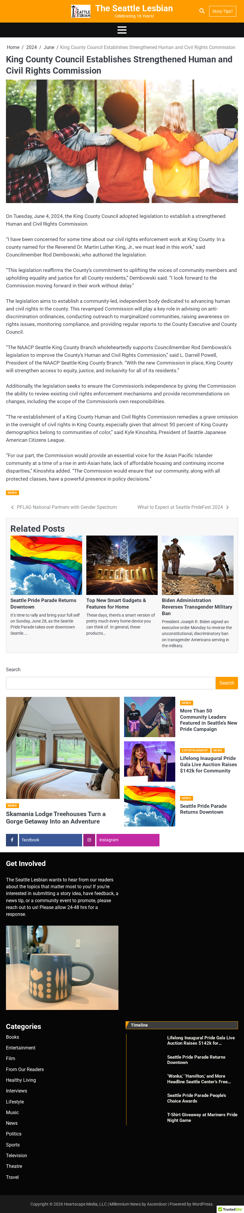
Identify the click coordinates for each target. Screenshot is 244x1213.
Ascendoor (157, 1204)
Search (13, 669)
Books (12, 1037)
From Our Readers (25, 1069)
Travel (12, 1177)
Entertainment (195, 750)
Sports (13, 1145)
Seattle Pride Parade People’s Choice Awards (196, 1098)
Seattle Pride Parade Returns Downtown (203, 809)
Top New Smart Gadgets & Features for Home (116, 603)
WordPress (202, 1204)
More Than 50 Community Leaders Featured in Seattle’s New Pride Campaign (208, 720)
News (12, 492)
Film (10, 1058)
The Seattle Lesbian (134, 8)
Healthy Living (21, 1080)
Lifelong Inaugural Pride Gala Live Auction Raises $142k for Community (208, 764)
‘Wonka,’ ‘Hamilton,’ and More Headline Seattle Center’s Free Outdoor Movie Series (197, 1081)
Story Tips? (222, 11)
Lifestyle (15, 1102)
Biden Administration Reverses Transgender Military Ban (197, 606)
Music (12, 1112)
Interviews (16, 1091)
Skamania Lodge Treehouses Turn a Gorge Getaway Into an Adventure (56, 817)
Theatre (14, 1166)
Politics (13, 1134)
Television (16, 1155)
